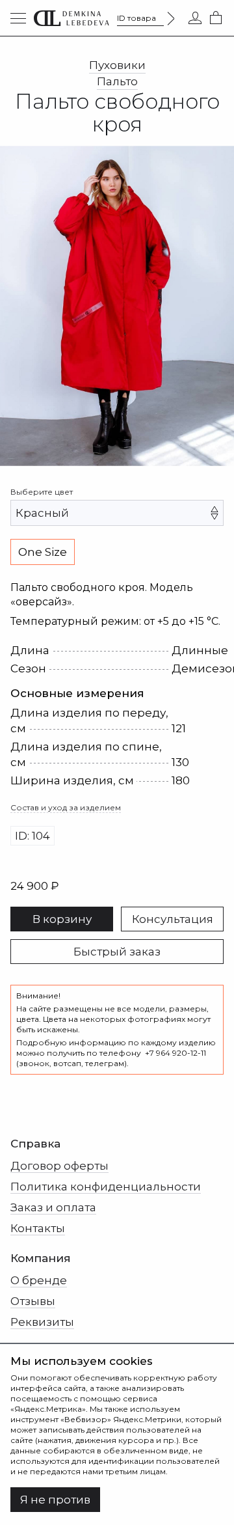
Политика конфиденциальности (105, 1186)
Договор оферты (59, 1165)
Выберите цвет (41, 492)
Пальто (117, 81)
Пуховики (117, 65)
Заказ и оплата (53, 1207)
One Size (42, 551)
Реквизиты (42, 1321)
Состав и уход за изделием (65, 807)
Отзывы (32, 1301)
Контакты (37, 1228)
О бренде (38, 1280)
